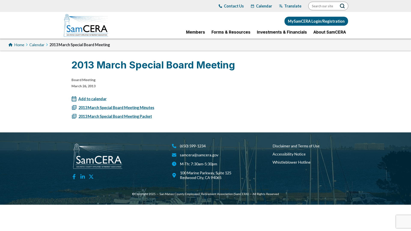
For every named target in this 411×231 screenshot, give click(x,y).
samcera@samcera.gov (199, 155)
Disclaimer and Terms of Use (296, 146)
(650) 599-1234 (193, 146)
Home (19, 44)
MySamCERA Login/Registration (316, 21)
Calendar (37, 44)
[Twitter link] (91, 176)
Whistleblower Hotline (292, 162)
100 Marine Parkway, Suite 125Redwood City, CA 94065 (205, 175)
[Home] (86, 25)
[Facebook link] (74, 176)
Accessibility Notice (289, 154)
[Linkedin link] (82, 176)
